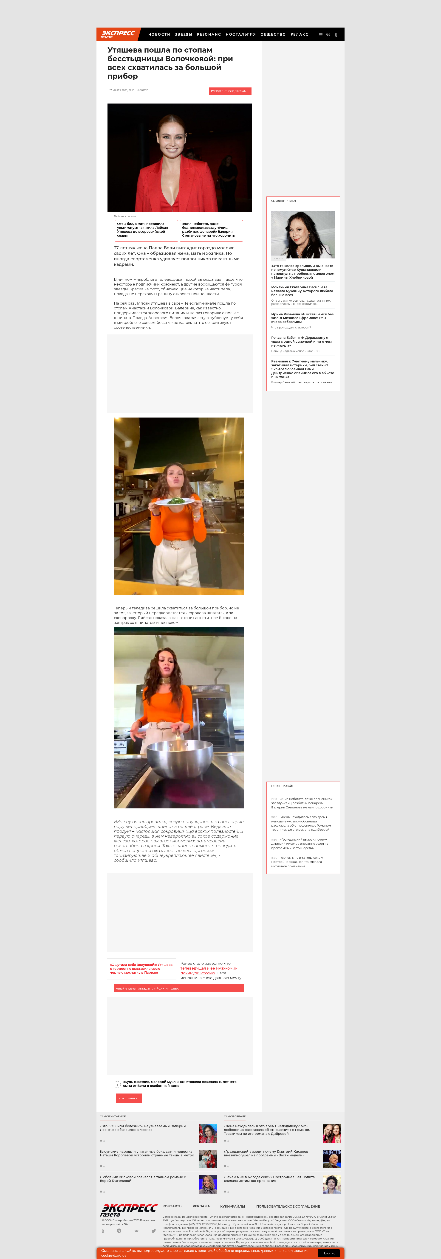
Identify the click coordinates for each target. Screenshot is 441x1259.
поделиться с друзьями (231, 91)
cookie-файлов (114, 1255)
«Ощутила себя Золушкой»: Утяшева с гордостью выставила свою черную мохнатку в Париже (141, 969)
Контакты (172, 1206)
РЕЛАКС (300, 34)
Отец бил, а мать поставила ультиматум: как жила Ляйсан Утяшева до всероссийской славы (142, 230)
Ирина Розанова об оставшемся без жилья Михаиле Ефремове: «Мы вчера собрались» (302, 318)
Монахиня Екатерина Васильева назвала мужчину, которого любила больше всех (302, 291)
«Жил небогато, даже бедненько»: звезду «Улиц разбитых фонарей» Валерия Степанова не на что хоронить (208, 230)
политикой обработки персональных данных (236, 1251)
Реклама (201, 1206)
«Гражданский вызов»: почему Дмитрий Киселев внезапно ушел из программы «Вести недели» (266, 1154)
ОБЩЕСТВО (273, 34)
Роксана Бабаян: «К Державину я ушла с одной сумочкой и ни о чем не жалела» (301, 341)
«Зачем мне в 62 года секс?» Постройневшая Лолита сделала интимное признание (269, 1179)
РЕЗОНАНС (209, 34)
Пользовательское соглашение (288, 1206)
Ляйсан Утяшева (165, 988)
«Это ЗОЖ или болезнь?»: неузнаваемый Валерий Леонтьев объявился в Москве (143, 1128)
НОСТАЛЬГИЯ (241, 34)
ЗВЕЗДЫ (183, 34)
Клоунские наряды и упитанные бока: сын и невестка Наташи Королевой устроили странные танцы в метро (147, 1154)
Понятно (328, 1253)
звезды (144, 988)
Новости (159, 34)
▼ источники (128, 1098)
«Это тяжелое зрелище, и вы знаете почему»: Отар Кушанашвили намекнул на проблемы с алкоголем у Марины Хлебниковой (302, 271)
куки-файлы (232, 1206)
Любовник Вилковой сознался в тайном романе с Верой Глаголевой (143, 1179)
